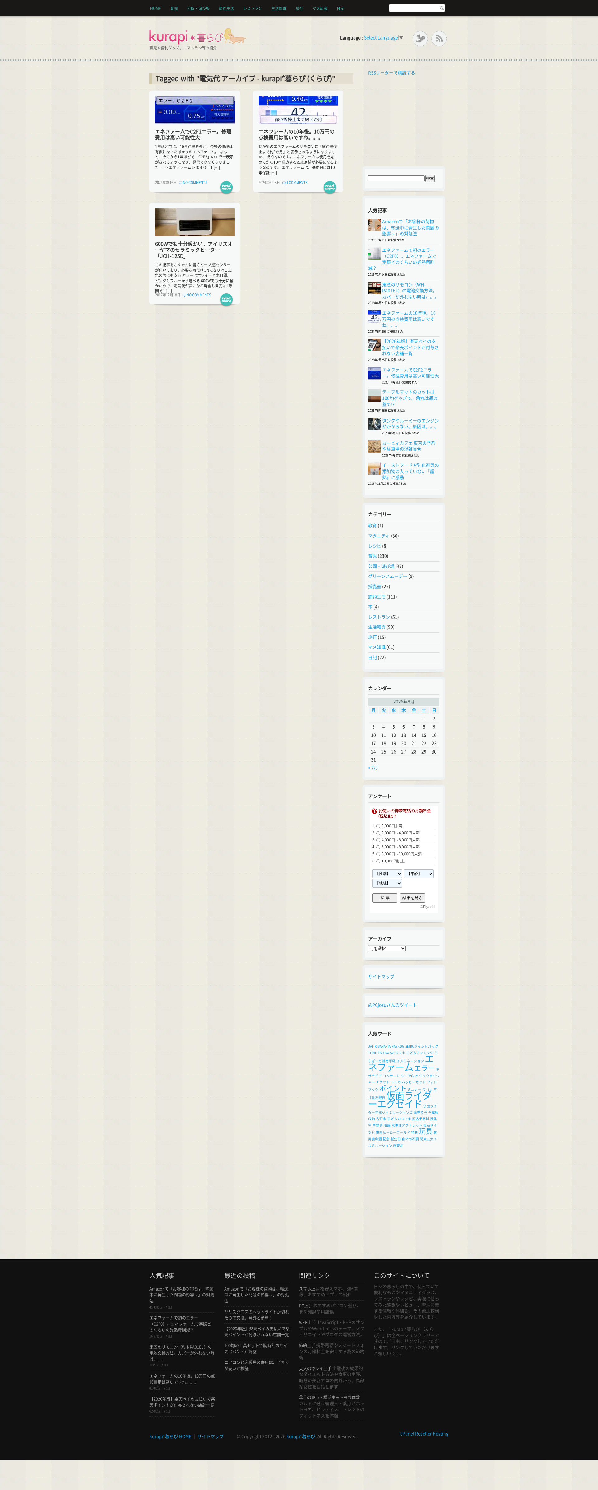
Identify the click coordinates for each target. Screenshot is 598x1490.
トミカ (396, 1082)
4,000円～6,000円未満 (401, 840)
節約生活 (226, 8)
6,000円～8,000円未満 (401, 847)
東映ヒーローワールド (393, 1132)
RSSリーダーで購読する (391, 73)
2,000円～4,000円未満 (401, 833)
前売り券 (420, 1112)
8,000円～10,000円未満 (402, 854)
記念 (386, 1139)
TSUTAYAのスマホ (391, 1052)
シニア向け (409, 1075)
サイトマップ (381, 976)
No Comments (195, 182)
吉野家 (381, 1118)
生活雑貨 (278, 8)
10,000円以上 (393, 861)
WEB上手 (307, 1322)
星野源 (378, 1125)
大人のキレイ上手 (315, 1368)
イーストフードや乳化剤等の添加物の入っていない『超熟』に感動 (410, 471)
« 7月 (373, 767)
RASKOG (398, 1046)
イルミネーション (410, 1061)
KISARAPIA (383, 1046)
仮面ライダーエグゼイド (399, 1100)
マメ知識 (319, 8)
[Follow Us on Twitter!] (420, 38)
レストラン (252, 8)
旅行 (299, 8)
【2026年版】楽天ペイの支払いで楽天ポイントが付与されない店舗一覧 (410, 347)
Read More (226, 188)
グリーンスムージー (387, 576)
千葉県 (433, 1112)
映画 (387, 1125)
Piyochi (429, 907)
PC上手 (305, 1306)
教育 (372, 525)
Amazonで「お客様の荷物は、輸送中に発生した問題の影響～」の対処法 (410, 227)
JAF (371, 1046)
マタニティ (379, 536)
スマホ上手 (309, 1289)
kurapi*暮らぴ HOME (170, 1436)
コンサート (391, 1075)
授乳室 (374, 586)
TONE (372, 1052)
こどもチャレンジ (420, 1052)
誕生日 (396, 1139)
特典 (414, 1132)
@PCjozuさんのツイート (392, 1005)
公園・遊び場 (198, 8)
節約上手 (307, 1345)
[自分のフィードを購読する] (366, 73)
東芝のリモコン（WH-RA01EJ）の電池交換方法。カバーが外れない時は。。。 (410, 291)
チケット (383, 1082)
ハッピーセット (414, 1082)
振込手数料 (420, 1118)
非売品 (398, 1145)
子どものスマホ (399, 1118)
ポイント (393, 1088)
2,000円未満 (392, 826)
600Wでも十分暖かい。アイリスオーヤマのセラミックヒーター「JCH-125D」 (194, 250)
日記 (340, 8)
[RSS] (439, 38)
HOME (155, 8)
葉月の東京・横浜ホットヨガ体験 (329, 1397)
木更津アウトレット (407, 1125)
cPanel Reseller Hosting (424, 1434)
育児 (174, 8)
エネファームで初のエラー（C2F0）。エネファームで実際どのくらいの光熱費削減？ (180, 1324)
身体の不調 (410, 1139)
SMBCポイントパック (421, 1046)
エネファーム (401, 1063)
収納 (371, 1118)
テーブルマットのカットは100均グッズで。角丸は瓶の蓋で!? (410, 398)
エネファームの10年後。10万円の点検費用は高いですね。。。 (409, 319)
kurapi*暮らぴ (301, 1436)
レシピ (374, 546)
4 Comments (297, 182)
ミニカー (414, 1089)
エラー (424, 1068)
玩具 (426, 1131)
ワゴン (427, 1089)
